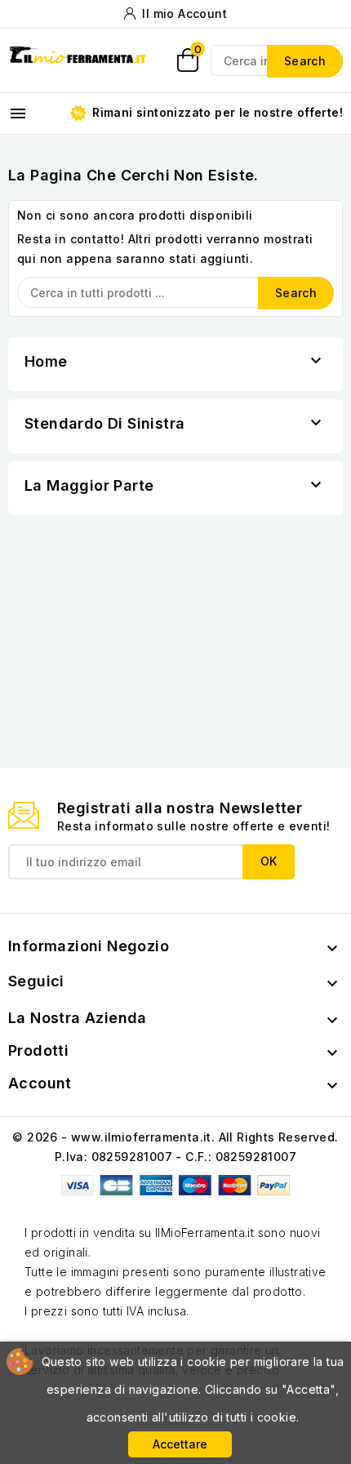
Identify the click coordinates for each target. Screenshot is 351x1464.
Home (46, 361)
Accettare (180, 1444)
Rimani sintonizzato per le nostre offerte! (216, 112)
